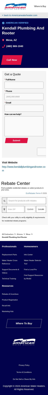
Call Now (11, 60)
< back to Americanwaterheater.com (19, 15)
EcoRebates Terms (33, 193)
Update (30, 209)
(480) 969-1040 (14, 46)
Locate (41, 209)
